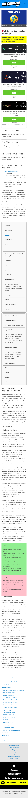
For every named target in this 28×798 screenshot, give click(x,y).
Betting (3, 738)
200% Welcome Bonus (9, 714)
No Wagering (5, 735)
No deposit (12, 25)
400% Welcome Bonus (9, 720)
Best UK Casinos (6, 685)
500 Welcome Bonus (8, 725)
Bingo (3, 740)
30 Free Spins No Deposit (10, 702)
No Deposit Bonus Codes (8, 692)
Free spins (19, 25)
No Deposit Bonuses (14, 747)
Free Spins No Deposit (7, 695)
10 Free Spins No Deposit (10, 697)
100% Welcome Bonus (9, 712)
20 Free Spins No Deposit (10, 699)
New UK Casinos (6, 687)
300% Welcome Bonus (9, 717)
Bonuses (4, 25)
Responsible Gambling (14, 756)
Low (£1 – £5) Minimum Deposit (11, 730)
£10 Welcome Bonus (8, 727)
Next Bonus (14, 681)
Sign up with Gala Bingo (11, 171)
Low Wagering (5, 732)
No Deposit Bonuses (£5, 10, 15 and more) (12, 690)
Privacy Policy (14, 758)
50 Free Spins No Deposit (10, 705)
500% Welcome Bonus (9, 722)
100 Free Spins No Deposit (10, 707)
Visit (14, 62)
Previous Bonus (14, 678)
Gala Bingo (7, 235)
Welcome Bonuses (6, 710)
